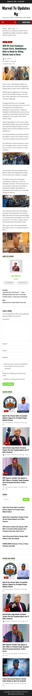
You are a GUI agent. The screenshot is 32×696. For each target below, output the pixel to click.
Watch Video (26, 22)
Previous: (15, 293)
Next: (14, 301)
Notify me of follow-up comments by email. (14, 374)
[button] (3, 22)
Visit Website (9, 283)
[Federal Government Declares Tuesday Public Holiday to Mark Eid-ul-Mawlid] (16, 667)
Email (5, 350)
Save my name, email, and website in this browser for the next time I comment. (16, 366)
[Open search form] (15, 22)
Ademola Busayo (9, 422)
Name (5, 344)
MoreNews (11, 694)
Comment (6, 319)
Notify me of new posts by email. (14, 379)
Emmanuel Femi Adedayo (11, 487)
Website (5, 357)
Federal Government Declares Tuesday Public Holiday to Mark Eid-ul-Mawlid (15, 537)
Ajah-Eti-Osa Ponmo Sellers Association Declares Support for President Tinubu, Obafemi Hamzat (15, 418)
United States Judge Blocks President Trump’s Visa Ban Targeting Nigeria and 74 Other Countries (16, 450)
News (10, 42)
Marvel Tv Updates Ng (16, 10)
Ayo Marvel (8, 58)
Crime (4, 42)
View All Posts (22, 283)
